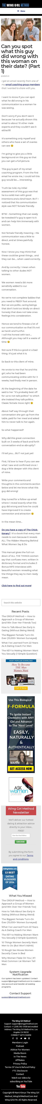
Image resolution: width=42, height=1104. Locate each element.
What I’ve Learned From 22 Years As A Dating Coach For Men (20, 644)
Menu (23, 11)
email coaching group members (23, 84)
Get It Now (20, 688)
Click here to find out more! (16, 585)
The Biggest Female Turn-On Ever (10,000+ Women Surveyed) (19, 637)
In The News (20, 1056)
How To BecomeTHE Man (21, 667)
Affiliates (20, 1060)
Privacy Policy (20, 1063)
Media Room (20, 1053)
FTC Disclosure (20, 1070)
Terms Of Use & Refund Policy (20, 1067)
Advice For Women (20, 1049)
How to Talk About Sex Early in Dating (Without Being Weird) (18, 629)
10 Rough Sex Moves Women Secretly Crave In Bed (17, 952)
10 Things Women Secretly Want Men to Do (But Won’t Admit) (19, 944)
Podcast (20, 1046)
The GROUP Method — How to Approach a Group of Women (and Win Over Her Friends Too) (19, 619)
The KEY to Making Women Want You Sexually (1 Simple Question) (20, 652)
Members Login (20, 1042)
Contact (20, 1074)
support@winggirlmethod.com (16, 997)
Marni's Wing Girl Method (15, 4)
